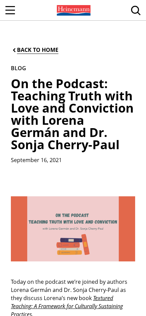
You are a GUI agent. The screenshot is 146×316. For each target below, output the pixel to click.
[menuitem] (73, 10)
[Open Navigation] (10, 10)
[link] (73, 10)
